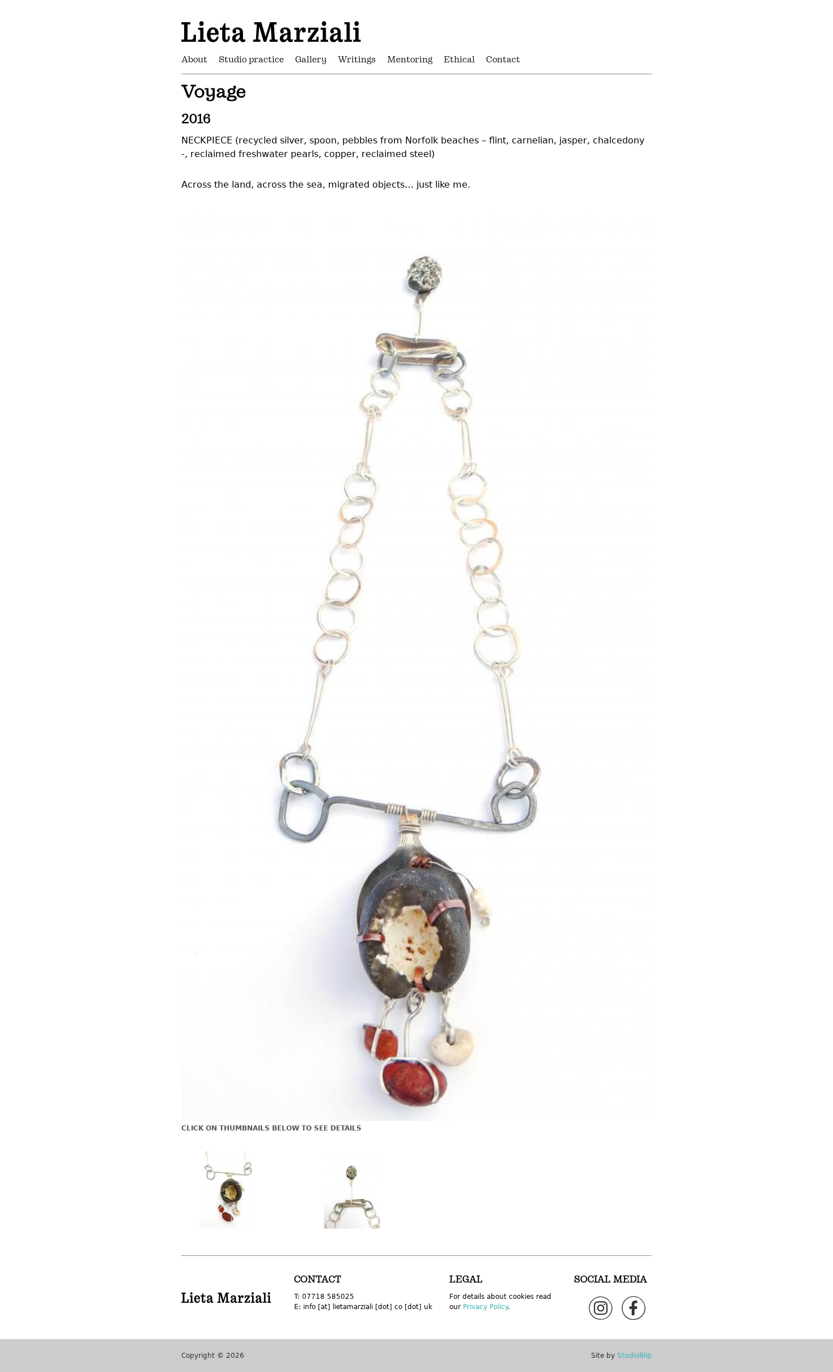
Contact (503, 60)
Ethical (459, 60)
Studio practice (251, 60)
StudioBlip (634, 1356)
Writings (357, 60)
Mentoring (409, 60)
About (194, 60)
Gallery (310, 60)
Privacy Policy (485, 1307)
